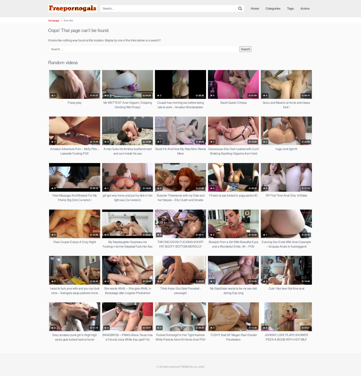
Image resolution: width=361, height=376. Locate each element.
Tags (290, 8)
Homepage (53, 20)
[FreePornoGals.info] (72, 8)
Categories (273, 8)
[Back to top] (351, 363)
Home (255, 8)
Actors (304, 8)
